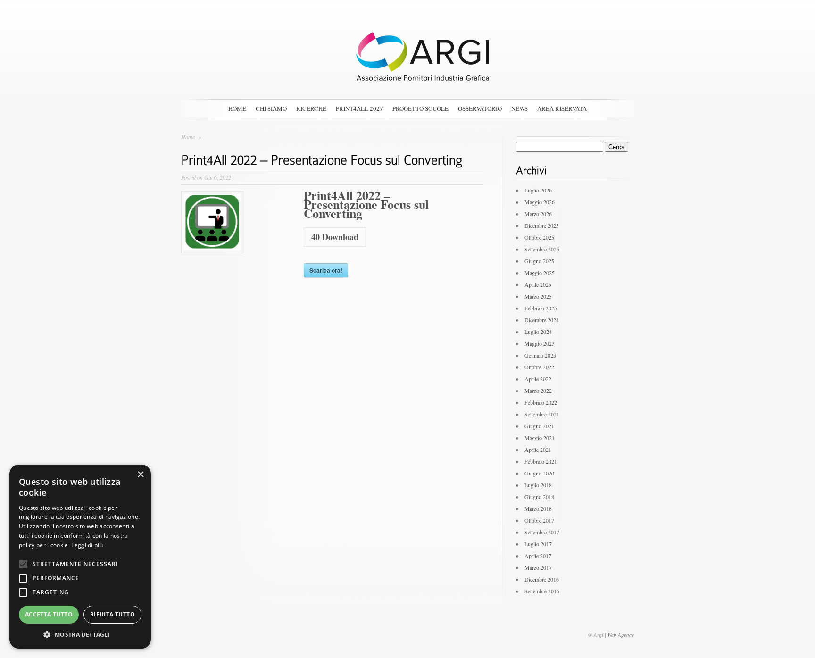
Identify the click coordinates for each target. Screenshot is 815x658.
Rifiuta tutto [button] (112, 614)
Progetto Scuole (420, 108)
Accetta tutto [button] (49, 614)
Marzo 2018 (538, 508)
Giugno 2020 (539, 473)
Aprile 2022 (537, 379)
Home (237, 108)
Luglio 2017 (538, 544)
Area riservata (562, 108)
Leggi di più (87, 545)
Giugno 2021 (539, 426)
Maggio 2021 (539, 437)
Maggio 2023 (539, 343)
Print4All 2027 (359, 108)
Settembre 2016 (541, 591)
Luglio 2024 (538, 331)
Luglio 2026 (538, 190)
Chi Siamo (271, 108)
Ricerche (311, 108)
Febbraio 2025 (540, 308)
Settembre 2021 (541, 414)
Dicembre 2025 (541, 225)
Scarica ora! (325, 270)
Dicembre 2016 (541, 579)
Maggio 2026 (539, 202)
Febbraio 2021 (540, 461)
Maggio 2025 (539, 272)
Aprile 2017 (537, 555)
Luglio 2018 (538, 485)
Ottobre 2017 (539, 520)
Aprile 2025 (537, 284)
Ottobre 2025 (539, 237)
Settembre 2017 (541, 532)
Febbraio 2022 (540, 402)
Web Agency (620, 634)
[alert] (80, 557)
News (519, 108)
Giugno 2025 (539, 261)
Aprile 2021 (537, 449)
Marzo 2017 (538, 567)
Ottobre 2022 (539, 367)
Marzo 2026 (538, 213)
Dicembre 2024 (541, 320)
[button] (80, 634)
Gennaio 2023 (540, 355)
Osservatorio (480, 108)
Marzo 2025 (538, 296)
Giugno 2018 (539, 496)
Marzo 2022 (538, 390)
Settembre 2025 (541, 249)
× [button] (140, 474)
